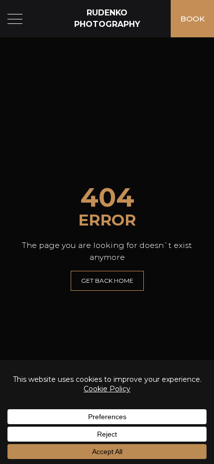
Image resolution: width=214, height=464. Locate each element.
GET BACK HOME (107, 280)
